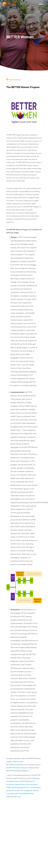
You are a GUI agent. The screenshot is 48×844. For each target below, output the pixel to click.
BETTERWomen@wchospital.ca (17, 771)
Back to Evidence (15, 80)
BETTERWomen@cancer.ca (16, 765)
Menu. (41, 4)
